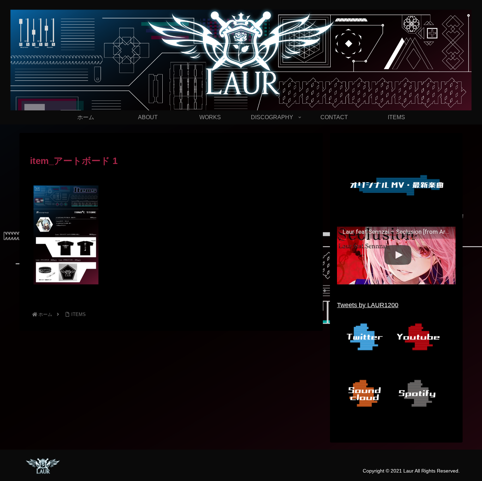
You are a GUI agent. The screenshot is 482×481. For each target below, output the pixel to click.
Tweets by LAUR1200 (367, 305)
